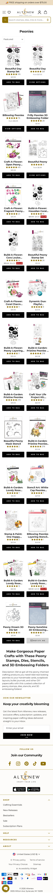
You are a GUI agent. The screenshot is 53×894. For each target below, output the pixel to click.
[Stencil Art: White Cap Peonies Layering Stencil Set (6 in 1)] (37, 474)
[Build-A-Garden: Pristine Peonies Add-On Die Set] (37, 427)
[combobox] (26, 20)
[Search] (5, 20)
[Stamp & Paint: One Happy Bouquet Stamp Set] (13, 520)
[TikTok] (35, 765)
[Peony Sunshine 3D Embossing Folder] (37, 613)
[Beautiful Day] (37, 55)
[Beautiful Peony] (37, 148)
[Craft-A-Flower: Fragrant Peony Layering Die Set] (13, 195)
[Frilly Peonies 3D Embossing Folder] (37, 102)
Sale (5, 821)
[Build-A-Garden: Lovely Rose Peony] (37, 567)
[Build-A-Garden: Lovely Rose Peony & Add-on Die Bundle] (13, 567)
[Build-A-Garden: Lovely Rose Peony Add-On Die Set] (13, 474)
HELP (6, 833)
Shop (6, 800)
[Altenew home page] (25, 12)
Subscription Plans (12, 826)
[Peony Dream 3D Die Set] (13, 613)
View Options (37, 82)
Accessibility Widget (28, 868)
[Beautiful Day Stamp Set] (13, 55)
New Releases (10, 810)
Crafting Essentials (12, 805)
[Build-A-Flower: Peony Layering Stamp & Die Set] (13, 334)
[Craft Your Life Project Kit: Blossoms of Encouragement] (37, 381)
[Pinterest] (26, 765)
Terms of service (37, 860)
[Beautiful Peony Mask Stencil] (13, 427)
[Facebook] (10, 765)
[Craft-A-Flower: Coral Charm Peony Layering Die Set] (13, 288)
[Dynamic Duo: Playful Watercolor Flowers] (37, 288)
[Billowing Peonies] (13, 102)
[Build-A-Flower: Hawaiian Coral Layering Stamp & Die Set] (37, 195)
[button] (5, 888)
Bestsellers (8, 815)
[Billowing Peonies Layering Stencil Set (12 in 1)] (37, 520)
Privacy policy (19, 860)
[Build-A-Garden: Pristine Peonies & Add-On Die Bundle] (37, 334)
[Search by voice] (48, 20)
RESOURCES (10, 839)
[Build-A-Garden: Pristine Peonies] (13, 381)
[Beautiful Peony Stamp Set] (37, 241)
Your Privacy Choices (18, 864)
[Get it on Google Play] (33, 789)
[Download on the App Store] (19, 789)
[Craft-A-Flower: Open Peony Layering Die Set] (13, 148)
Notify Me (39, 640)
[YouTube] (43, 765)
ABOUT (7, 846)
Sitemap (37, 864)
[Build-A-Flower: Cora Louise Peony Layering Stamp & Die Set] (13, 241)
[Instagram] (18, 765)
